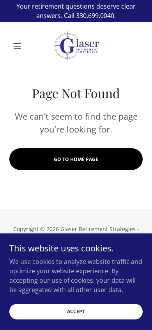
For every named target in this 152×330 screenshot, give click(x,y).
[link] (76, 46)
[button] (19, 46)
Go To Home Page (76, 159)
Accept (76, 311)
